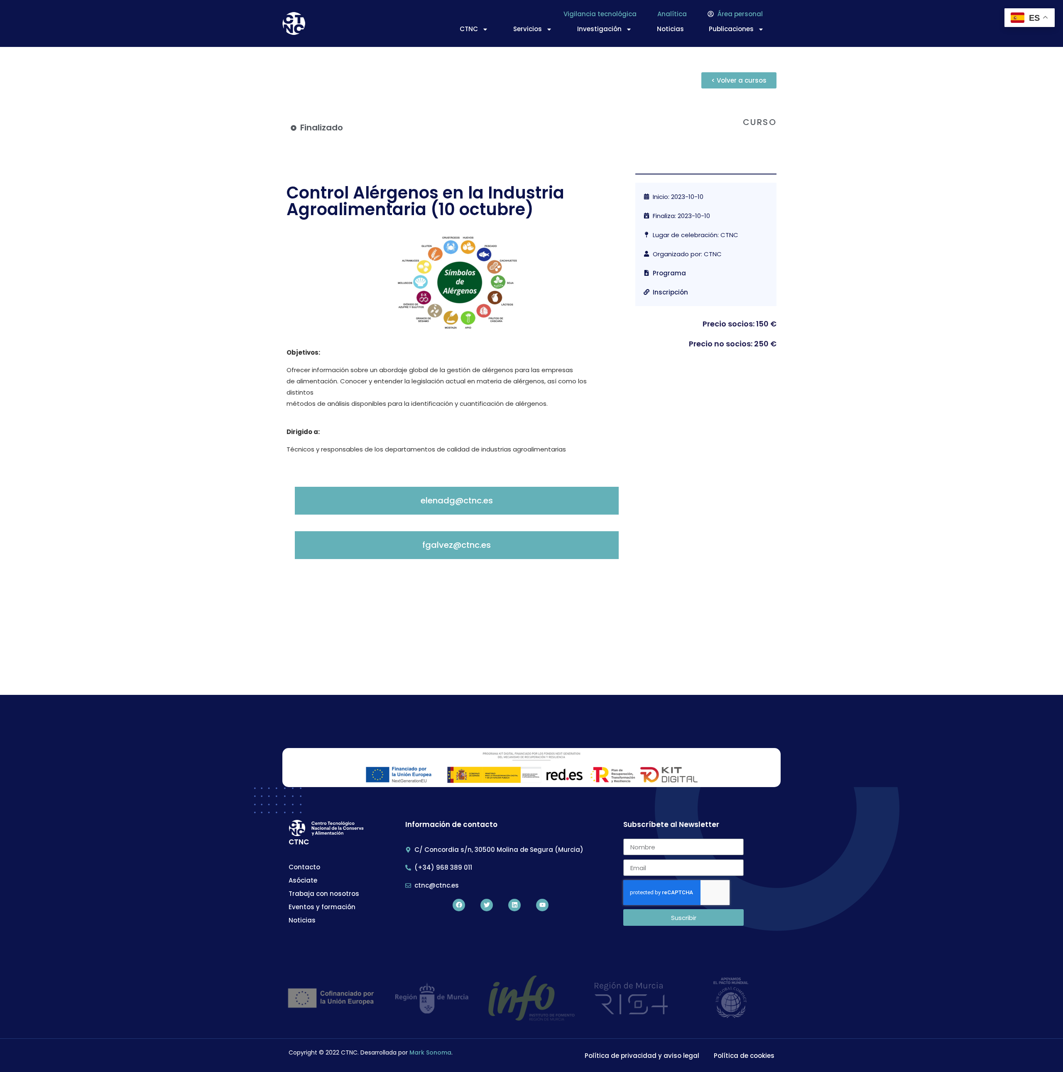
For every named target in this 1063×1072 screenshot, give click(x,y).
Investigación (599, 29)
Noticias (670, 29)
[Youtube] (542, 905)
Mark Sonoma (430, 1052)
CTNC (469, 29)
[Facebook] (459, 905)
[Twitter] (486, 905)
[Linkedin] (514, 905)
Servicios (527, 29)
